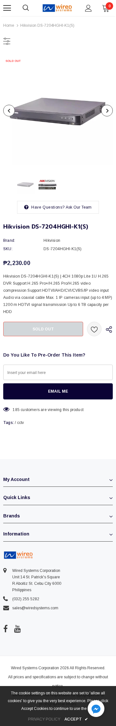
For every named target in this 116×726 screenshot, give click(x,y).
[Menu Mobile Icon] (7, 8)
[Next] (107, 110)
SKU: (8, 249)
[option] (58, 110)
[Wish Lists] (94, 329)
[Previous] (9, 110)
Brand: (9, 240)
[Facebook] (5, 629)
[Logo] (57, 8)
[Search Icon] (32, 8)
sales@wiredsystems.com (35, 608)
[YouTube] (17, 629)
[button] (96, 709)
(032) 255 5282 (25, 599)
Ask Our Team (79, 207)
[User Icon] (88, 8)
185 (16, 409)
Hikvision (52, 240)
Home (8, 25)
